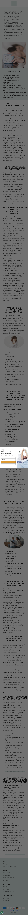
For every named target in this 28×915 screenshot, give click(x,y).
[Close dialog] (27, 447)
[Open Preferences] (2, 912)
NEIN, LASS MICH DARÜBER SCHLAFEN (8, 464)
